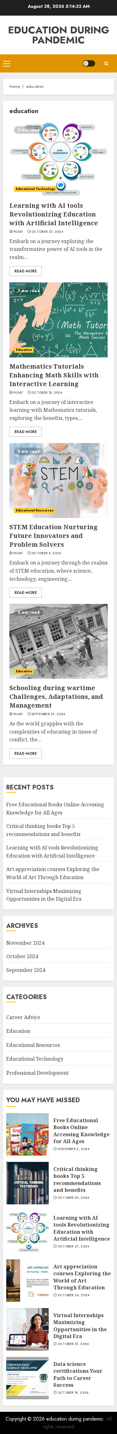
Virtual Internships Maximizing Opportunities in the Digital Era (80, 1326)
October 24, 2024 (74, 1295)
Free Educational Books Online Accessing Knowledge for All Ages (81, 1131)
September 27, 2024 (48, 714)
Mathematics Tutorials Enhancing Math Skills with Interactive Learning (54, 375)
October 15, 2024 (47, 393)
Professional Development (37, 1072)
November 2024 (25, 942)
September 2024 (25, 970)
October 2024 (22, 956)
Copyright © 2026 (26, 1418)
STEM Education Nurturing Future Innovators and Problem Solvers (53, 536)
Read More (25, 271)
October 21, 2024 (73, 1344)
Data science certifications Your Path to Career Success (77, 1374)
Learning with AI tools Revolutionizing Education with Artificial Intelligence (53, 214)
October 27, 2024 (47, 232)
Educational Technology (35, 189)
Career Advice (23, 1017)
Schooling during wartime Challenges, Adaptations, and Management (56, 697)
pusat (18, 232)
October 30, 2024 (73, 1198)
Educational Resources (35, 510)
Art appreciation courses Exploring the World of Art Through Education (82, 1277)
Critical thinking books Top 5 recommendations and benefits (77, 1179)
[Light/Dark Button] (89, 63)
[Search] (106, 63)
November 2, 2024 (74, 1149)
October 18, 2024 (73, 1393)
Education (24, 349)
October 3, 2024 (46, 553)
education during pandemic (58, 35)
